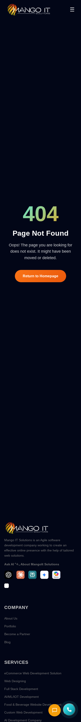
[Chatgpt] (8, 574)
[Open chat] (54, 710)
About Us (10, 618)
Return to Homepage (40, 276)
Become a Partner (17, 634)
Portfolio (10, 626)
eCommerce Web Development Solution (32, 673)
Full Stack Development (21, 689)
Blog (7, 642)
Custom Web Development (23, 712)
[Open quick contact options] (69, 709)
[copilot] (56, 574)
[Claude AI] (20, 574)
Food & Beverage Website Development (32, 704)
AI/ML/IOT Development (21, 697)
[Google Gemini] (44, 574)
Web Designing (15, 681)
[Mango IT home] (28, 10)
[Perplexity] (32, 574)
